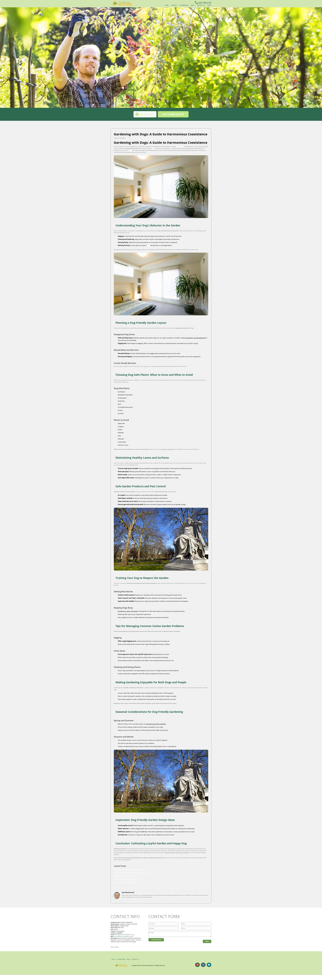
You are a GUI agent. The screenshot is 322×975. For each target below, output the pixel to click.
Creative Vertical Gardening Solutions (124, 875)
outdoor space (180, 146)
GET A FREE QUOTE (173, 114)
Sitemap (113, 947)
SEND (207, 941)
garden (130, 150)
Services (174, 5)
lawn (148, 245)
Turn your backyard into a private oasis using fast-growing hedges (131, 872)
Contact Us (201, 5)
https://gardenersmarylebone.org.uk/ (123, 936)
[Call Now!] (204, 2)
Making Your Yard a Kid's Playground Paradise (126, 882)
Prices (209, 5)
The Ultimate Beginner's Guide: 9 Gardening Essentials (128, 869)
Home (167, 5)
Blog (192, 5)
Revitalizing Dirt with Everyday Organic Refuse (126, 879)
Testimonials (184, 5)
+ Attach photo (156, 939)
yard (153, 148)
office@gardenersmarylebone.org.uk (124, 934)
